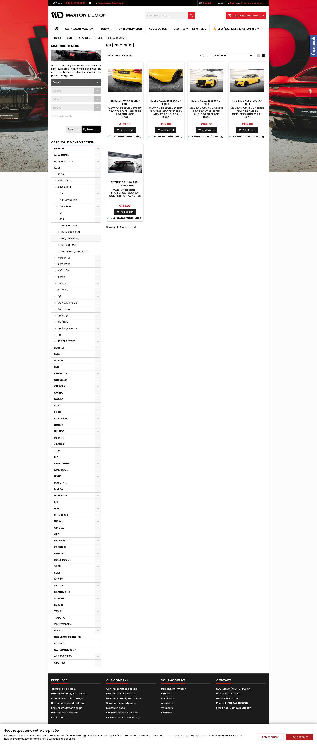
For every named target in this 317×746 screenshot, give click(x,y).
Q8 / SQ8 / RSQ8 (67, 328)
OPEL (57, 534)
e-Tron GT (64, 290)
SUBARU (59, 598)
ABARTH (59, 148)
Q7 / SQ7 (63, 322)
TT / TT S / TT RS (66, 341)
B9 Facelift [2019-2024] (75, 251)
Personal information (173, 689)
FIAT (56, 405)
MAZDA (58, 489)
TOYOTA (59, 617)
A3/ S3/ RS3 (65, 180)
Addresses (167, 703)
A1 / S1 (61, 174)
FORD (57, 412)
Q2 (59, 296)
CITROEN (59, 386)
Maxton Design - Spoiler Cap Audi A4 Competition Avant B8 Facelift (125, 194)
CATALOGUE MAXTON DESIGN (72, 142)
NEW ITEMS (199, 29)
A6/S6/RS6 (64, 264)
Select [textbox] (57, 82)
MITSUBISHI (61, 515)
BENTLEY (59, 347)
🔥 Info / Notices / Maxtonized (234, 29)
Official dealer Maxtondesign (123, 717)
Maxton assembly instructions (68, 693)
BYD (56, 367)
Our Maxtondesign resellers (122, 712)
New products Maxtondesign (68, 703)
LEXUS (57, 476)
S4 (61, 213)
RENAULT (59, 553)
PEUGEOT (59, 540)
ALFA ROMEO (62, 155)
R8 (59, 335)
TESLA (57, 611)
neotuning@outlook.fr (112, 3)
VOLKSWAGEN (62, 624)
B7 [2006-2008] (70, 232)
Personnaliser (270, 737)
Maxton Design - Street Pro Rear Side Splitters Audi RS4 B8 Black (166, 111)
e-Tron (62, 283)
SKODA (58, 585)
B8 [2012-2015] (70, 238)
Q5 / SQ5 (63, 315)
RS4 (62, 219)
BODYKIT (106, 29)
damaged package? (63, 689)
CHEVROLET (61, 373)
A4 (61, 193)
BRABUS (59, 360)
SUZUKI (58, 605)
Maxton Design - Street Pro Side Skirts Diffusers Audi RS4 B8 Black (247, 113)
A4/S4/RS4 (64, 187)
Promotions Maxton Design (67, 698)
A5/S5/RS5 (64, 258)
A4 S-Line (65, 206)
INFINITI (59, 437)
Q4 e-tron (64, 309)
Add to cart (124, 130)
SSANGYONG (62, 592)
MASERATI (60, 482)
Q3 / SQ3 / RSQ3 (67, 302)
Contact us (57, 717)
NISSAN (58, 521)
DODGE (58, 399)
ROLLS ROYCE (62, 560)
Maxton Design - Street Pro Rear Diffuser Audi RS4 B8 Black (125, 111)
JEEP (57, 450)
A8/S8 (61, 277)
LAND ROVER (61, 470)
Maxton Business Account (121, 693)
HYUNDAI (59, 431)
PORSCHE (60, 547)
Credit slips (167, 698)
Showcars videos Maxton (121, 703)
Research (92, 129)
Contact (223, 680)
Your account (173, 680)
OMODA (59, 527)
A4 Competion (68, 200)
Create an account (252, 3)
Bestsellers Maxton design (66, 708)
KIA (56, 457)
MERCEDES (60, 495)
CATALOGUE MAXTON (79, 29)
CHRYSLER (60, 380)
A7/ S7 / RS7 (65, 270)
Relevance (233, 55)
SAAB (57, 566)
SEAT (57, 572)
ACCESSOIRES (158, 29)
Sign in (234, 3)
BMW (57, 354)
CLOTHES (179, 29)
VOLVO (58, 630)
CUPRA (58, 392)
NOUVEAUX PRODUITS (67, 637)
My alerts (166, 712)
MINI (57, 508)
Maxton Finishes (115, 708)
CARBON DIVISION (130, 29)
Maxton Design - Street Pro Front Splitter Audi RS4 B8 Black (206, 111)
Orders (165, 693)
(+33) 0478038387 (74, 3)
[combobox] (76, 82)
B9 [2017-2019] (70, 245)
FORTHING (60, 418)
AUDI (57, 168)
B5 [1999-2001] (70, 225)
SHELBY (58, 579)
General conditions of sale (122, 689)
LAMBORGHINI (62, 463)
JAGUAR (59, 444)
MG (56, 502)
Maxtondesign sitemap (65, 712)
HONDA (58, 425)
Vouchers (167, 708)
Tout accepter (299, 737)
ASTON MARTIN (63, 161)
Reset (72, 129)
